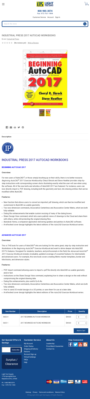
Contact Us (50, 349)
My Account (28, 343)
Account (50, 17)
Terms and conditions (46, 392)
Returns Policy (60, 392)
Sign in (57, 17)
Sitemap (28, 392)
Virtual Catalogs (30, 357)
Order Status (29, 346)
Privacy (35, 392)
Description (6, 137)
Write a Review (33, 43)
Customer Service (39, 17)
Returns (27, 352)
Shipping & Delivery (31, 349)
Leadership (50, 343)
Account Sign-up (30, 354)
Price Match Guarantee (54, 346)
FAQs (26, 360)
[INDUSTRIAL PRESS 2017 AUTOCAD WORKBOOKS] (42, 112)
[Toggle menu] (3, 4)
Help (25, 362)
